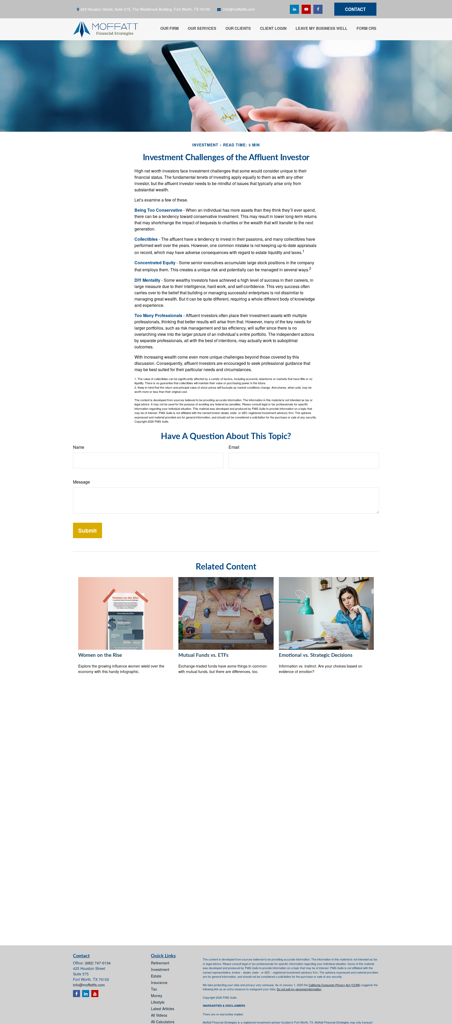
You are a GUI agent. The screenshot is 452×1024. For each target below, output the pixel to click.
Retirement (160, 962)
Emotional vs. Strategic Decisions (315, 655)
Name (78, 447)
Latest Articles (162, 1008)
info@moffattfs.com (239, 9)
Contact (355, 9)
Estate (156, 976)
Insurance (159, 982)
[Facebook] (318, 9)
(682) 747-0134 (98, 962)
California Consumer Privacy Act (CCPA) (334, 985)
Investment (160, 969)
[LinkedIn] (294, 9)
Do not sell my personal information (299, 989)
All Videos (159, 1015)
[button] (169, 27)
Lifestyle (158, 1002)
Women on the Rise (100, 655)
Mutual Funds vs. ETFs (203, 655)
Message (81, 482)
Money (156, 995)
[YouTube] (306, 9)
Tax (154, 989)
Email (234, 447)
